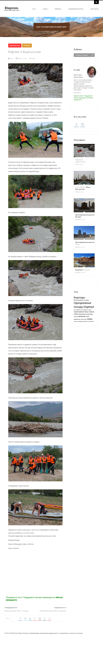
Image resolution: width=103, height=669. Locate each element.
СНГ (34, 9)
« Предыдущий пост (10, 607)
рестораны (91, 321)
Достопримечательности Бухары (84, 215)
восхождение (77, 310)
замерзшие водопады (85, 314)
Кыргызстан (15, 45)
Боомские (82, 269)
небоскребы (83, 319)
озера (89, 318)
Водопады (79, 297)
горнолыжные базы (81, 312)
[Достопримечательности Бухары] (84, 205)
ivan (11, 58)
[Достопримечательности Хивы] (84, 233)
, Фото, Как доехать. (83, 188)
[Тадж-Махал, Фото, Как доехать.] (84, 178)
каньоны (81, 316)
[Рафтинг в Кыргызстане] (84, 150)
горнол (89, 310)
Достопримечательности (84, 243)
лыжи (87, 316)
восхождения (84, 310)
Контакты (95, 9)
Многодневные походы (81, 300)
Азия (45, 9)
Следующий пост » (60, 607)
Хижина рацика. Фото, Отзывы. (16, 610)
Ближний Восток (76, 9)
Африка (58, 9)
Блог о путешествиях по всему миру (51, 27)
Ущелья (88, 307)
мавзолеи (77, 319)
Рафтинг (27, 45)
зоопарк (76, 316)
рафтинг (86, 321)
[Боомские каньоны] (84, 260)
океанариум (80, 321)
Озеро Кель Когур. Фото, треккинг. (53, 610)
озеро (75, 321)
